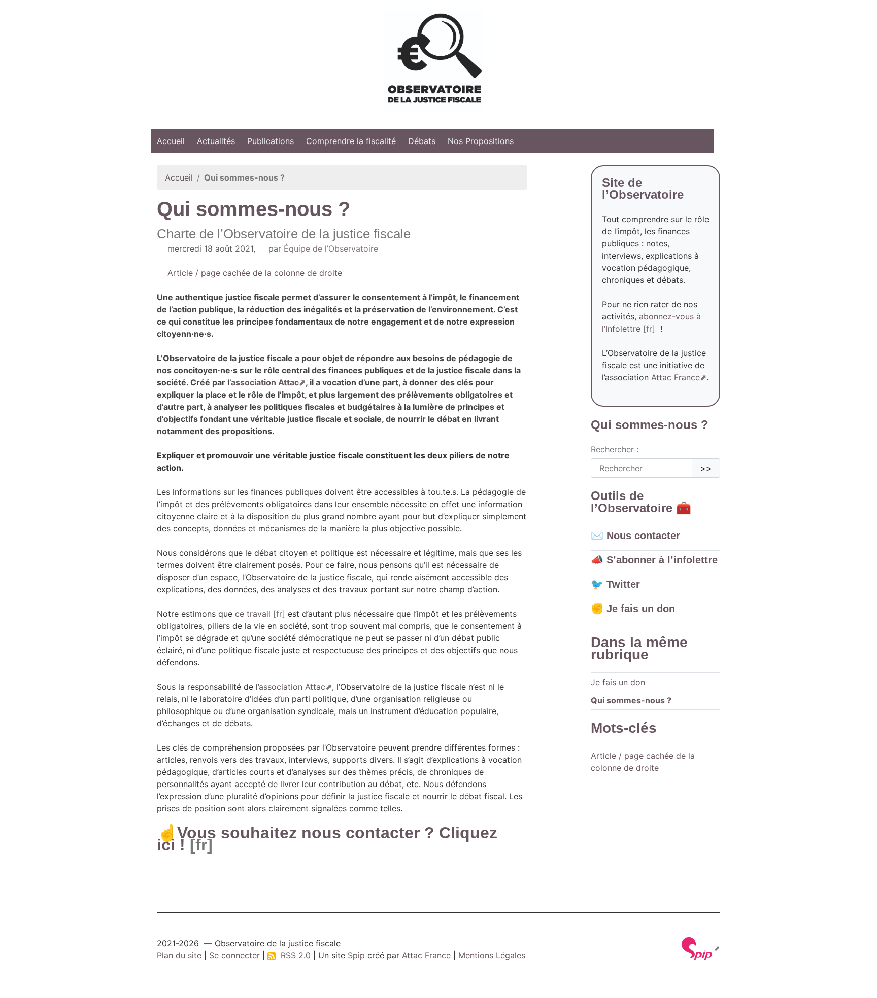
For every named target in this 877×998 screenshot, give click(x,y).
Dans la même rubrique (639, 648)
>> (706, 468)
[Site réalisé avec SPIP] (701, 948)
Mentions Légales (491, 955)
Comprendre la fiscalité (351, 141)
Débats (421, 141)
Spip (356, 955)
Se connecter (234, 955)
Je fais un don (618, 682)
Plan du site (179, 955)
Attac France (675, 377)
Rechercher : (614, 449)
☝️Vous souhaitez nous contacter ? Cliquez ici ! (327, 839)
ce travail (253, 614)
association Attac (265, 382)
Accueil (171, 141)
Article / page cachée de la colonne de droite (253, 273)
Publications (270, 141)
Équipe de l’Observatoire (331, 248)
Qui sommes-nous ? (631, 700)
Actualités (216, 141)
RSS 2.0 (293, 955)
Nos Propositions (481, 141)
